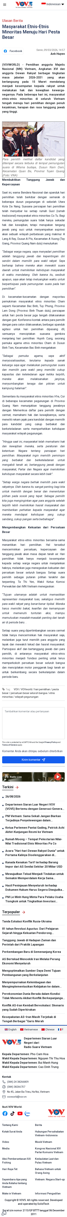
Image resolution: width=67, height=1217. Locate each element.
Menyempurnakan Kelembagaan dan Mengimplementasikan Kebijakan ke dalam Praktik (30, 985)
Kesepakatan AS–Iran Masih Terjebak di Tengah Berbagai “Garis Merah (29, 1019)
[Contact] (3, 1213)
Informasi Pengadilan (48, 1193)
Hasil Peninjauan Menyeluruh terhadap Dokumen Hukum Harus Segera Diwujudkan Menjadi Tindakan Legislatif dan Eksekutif (34, 888)
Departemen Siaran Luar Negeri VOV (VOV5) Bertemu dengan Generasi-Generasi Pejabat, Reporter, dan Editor (34, 807)
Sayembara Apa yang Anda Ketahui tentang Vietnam (14, 1183)
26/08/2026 (12, 796)
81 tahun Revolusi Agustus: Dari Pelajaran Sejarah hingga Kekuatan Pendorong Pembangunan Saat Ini (30, 931)
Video (5, 1142)
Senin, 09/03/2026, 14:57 (50, 50)
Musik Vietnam (43, 1142)
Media (5, 1148)
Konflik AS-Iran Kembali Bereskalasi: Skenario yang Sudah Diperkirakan (33, 1007)
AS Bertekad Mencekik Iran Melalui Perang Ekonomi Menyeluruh (31, 961)
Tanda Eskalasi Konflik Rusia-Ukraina (27, 921)
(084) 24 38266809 (18, 1081)
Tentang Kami (10, 1125)
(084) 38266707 (16, 1086)
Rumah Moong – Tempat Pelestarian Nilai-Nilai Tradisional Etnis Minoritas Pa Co (33, 841)
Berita (38, 1125)
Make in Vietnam (11, 1193)
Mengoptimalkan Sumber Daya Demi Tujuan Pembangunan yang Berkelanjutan (31, 973)
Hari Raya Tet (9, 1169)
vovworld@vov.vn (17, 1096)
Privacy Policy (50, 742)
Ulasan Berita (12, 21)
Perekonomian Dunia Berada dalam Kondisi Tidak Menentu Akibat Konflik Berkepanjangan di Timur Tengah (33, 996)
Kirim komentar (31, 759)
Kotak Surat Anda (12, 1131)
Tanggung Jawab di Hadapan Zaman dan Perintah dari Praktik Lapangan (29, 942)
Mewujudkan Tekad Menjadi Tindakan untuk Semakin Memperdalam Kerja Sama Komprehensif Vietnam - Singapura (34, 876)
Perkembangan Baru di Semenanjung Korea (31, 952)
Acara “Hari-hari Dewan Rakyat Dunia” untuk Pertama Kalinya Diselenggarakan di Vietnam (34, 853)
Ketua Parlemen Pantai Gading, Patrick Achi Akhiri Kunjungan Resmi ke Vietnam (34, 830)
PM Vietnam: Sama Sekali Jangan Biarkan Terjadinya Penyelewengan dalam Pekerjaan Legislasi (33, 818)
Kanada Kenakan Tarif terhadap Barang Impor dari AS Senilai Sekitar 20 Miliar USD (33, 864)
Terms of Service (9, 745)
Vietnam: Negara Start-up (50, 1179)
